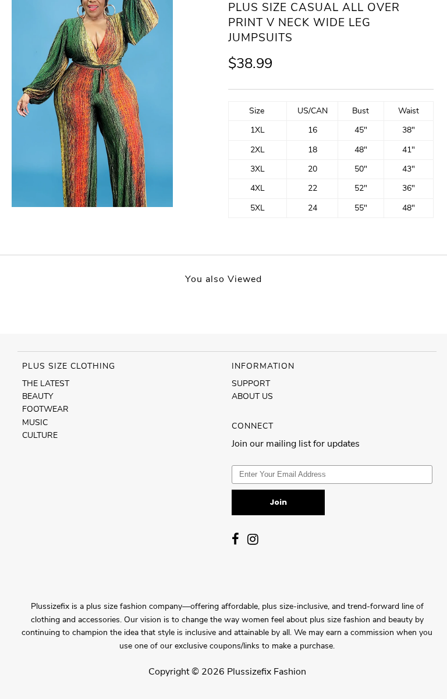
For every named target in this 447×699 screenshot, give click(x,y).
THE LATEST (45, 383)
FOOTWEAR (45, 409)
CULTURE (40, 435)
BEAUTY (37, 396)
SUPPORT (251, 383)
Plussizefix (249, 671)
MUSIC (35, 422)
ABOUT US (252, 396)
